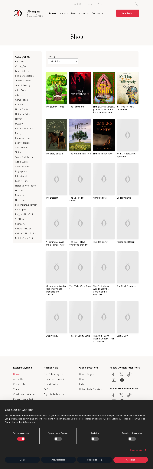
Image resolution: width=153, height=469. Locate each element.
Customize (92, 460)
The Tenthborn (76, 106)
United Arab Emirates (90, 389)
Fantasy (19, 104)
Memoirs (19, 195)
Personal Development (26, 204)
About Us (18, 379)
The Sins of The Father (77, 199)
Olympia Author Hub (54, 394)
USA (81, 379)
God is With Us (124, 197)
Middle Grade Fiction (25, 238)
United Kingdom (87, 374)
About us (84, 13)
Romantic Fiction (23, 138)
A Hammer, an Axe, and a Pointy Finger (55, 243)
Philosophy (20, 209)
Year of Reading (22, 85)
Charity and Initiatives (24, 394)
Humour (19, 190)
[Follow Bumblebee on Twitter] (121, 395)
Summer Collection (24, 75)
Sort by (51, 56)
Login (89, 4)
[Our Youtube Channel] (113, 380)
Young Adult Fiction (24, 157)
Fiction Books (21, 109)
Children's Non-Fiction (25, 233)
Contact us (97, 13)
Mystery (19, 123)
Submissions (127, 13)
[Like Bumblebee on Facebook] (113, 395)
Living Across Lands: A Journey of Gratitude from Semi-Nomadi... (104, 109)
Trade (16, 389)
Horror (18, 118)
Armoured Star (100, 197)
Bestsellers (20, 61)
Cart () (77, 4)
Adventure (20, 95)
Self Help (19, 219)
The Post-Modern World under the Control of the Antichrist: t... (101, 290)
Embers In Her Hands (103, 153)
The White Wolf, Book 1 (80, 287)
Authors (63, 13)
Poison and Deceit (125, 241)
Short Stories (21, 147)
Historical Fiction (23, 114)
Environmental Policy (24, 399)
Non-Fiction (20, 200)
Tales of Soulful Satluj (79, 335)
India (81, 384)
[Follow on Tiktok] (129, 395)
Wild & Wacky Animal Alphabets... (127, 155)
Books (52, 13)
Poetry (18, 133)
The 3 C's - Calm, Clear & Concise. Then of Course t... (103, 338)
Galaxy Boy (122, 335)
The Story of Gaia (54, 153)
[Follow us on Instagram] (121, 380)
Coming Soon (21, 66)
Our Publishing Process (56, 374)
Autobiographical (23, 166)
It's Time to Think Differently (125, 108)
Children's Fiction (23, 228)
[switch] (58, 439)
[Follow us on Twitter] (121, 374)
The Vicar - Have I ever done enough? (78, 243)
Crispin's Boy (52, 335)
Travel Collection (23, 80)
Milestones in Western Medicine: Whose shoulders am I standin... (56, 290)
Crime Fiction (21, 99)
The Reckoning (100, 241)
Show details (136, 450)
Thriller (18, 152)
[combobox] (63, 61)
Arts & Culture (22, 161)
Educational (21, 176)
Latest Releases (22, 71)
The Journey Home (55, 106)
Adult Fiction (21, 90)
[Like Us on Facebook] (113, 374)
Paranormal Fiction (24, 128)
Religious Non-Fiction (25, 214)
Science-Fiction (22, 142)
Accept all (130, 460)
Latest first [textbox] (55, 61)
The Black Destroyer (127, 286)
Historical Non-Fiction (25, 185)
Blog (73, 13)
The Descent (52, 197)
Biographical (21, 171)
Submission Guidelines (56, 379)
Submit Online (51, 384)
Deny (22, 460)
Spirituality (20, 223)
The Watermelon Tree (80, 153)
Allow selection (58, 460)
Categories (22, 57)
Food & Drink (21, 180)
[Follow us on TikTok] (129, 374)
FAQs (47, 389)
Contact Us (19, 384)
